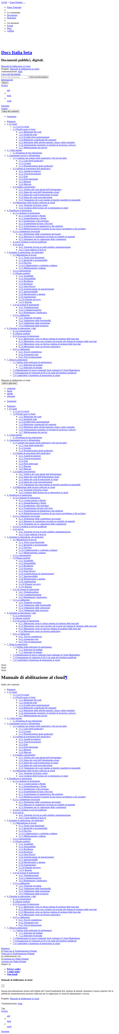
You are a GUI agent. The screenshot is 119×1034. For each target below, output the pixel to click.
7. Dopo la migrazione (17, 359)
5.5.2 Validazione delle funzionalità (35, 320)
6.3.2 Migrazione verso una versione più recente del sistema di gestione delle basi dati (58, 341)
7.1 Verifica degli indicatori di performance (32, 362)
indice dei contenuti (10, 111)
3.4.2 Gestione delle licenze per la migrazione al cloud (43, 208)
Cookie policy (13, 971)
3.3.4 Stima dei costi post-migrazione (35, 197)
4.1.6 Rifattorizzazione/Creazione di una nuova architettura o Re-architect (52, 229)
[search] (39, 77)
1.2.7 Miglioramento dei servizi (33, 147)
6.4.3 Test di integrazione (30, 357)
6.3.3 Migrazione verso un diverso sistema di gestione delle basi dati (50, 344)
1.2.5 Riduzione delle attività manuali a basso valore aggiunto (47, 142)
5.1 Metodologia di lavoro (25, 255)
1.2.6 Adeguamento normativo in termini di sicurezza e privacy (47, 145)
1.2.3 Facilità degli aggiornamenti (34, 137)
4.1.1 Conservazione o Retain (32, 215)
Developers (12, 15)
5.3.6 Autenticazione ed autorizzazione (36, 289)
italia (20, 1003)
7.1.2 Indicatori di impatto (30, 367)
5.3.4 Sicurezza (26, 284)
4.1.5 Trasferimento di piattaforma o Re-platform (41, 226)
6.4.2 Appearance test (28, 354)
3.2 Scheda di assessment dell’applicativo (32, 168)
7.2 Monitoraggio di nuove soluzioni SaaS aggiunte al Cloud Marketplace (46, 370)
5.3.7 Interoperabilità (28, 291)
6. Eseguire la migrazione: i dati (21, 328)
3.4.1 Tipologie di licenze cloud (33, 205)
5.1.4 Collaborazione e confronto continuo (38, 265)
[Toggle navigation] (24, 3)
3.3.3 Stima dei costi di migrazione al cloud (38, 194)
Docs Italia (16, 52)
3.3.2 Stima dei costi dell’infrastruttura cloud (39, 192)
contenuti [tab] (11, 388)
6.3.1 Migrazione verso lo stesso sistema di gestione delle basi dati (49, 338)
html (9, 95)
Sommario (11, 116)
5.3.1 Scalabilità (26, 276)
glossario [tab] (11, 396)
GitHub (10, 31)
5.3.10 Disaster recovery (30, 299)
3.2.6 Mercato (25, 184)
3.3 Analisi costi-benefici (24, 187)
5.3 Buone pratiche (21, 273)
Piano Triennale (14, 7)
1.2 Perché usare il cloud (24, 129)
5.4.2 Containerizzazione (30, 310)
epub (9, 101)
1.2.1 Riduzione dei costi (30, 132)
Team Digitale (16, 2)
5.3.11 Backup (25, 302)
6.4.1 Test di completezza (30, 352)
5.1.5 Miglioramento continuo (32, 268)
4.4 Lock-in (18, 244)
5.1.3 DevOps (25, 263)
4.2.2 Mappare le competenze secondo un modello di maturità (47, 236)
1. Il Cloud (12, 124)
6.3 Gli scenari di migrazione (26, 336)
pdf (8, 90)
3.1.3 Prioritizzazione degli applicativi (36, 166)
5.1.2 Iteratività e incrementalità (33, 260)
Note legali (12, 974)
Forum (10, 25)
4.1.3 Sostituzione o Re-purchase (34, 221)
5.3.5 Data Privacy (27, 286)
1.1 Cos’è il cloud (21, 126)
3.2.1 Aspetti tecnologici (30, 171)
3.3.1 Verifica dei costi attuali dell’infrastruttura (40, 189)
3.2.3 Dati (23, 176)
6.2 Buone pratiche (21, 333)
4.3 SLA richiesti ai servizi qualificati (30, 242)
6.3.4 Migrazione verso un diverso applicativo (40, 346)
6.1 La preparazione (22, 331)
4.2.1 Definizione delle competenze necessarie (40, 234)
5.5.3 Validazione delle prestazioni (34, 323)
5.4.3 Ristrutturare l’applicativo (33, 312)
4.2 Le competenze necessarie (26, 231)
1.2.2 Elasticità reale (28, 134)
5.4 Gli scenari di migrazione (26, 304)
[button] (11, 74)
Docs (9, 28)
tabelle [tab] (10, 393)
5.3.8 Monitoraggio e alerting (32, 294)
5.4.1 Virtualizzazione (29, 307)
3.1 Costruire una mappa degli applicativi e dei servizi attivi (40, 158)
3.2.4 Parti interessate (28, 179)
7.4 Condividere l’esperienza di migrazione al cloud (36, 375)
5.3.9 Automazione (27, 297)
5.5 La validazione (21, 315)
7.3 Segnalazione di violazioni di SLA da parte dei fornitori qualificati (44, 373)
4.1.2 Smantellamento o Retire (32, 218)
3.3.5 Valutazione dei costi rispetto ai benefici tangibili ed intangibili (49, 200)
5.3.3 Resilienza (26, 281)
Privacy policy (14, 969)
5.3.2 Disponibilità (27, 278)
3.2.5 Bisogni (25, 181)
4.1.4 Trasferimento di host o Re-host (36, 223)
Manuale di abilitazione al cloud (15, 66)
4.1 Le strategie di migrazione (26, 213)
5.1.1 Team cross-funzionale (31, 257)
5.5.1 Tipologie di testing (30, 318)
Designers (11, 18)
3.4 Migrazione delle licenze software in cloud (34, 202)
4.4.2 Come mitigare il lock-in (32, 249)
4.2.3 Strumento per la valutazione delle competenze (42, 239)
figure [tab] (9, 391)
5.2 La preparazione (22, 270)
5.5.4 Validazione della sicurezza (33, 325)
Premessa (11, 121)
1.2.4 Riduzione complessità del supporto (37, 139)
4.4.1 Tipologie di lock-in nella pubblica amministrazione (45, 247)
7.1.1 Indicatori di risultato (31, 365)
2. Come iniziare (14, 150)
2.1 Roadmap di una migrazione (27, 153)
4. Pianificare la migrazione (19, 210)
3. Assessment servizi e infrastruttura (23, 155)
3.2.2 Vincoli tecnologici (30, 174)
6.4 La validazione (21, 349)
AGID (4, 2)
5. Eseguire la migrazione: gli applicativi (25, 252)
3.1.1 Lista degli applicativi (31, 160)
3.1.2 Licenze (25, 163)
